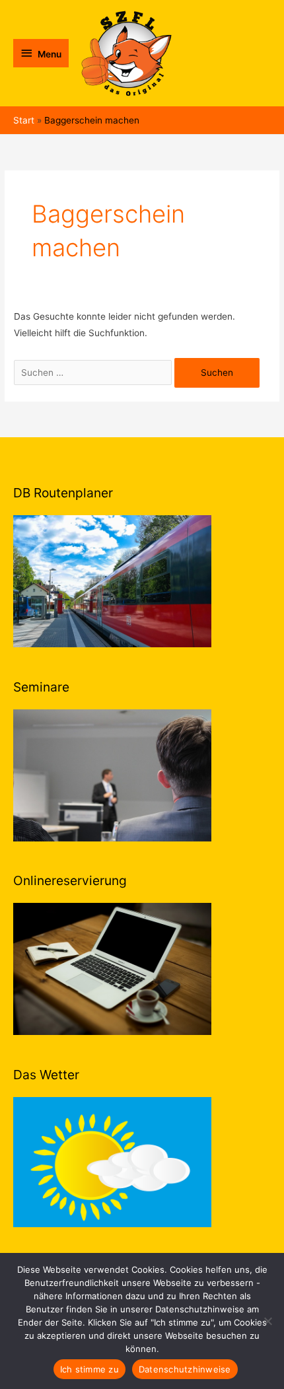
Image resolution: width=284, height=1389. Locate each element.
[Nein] (267, 1321)
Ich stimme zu (89, 1369)
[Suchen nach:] (94, 372)
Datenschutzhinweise (185, 1369)
